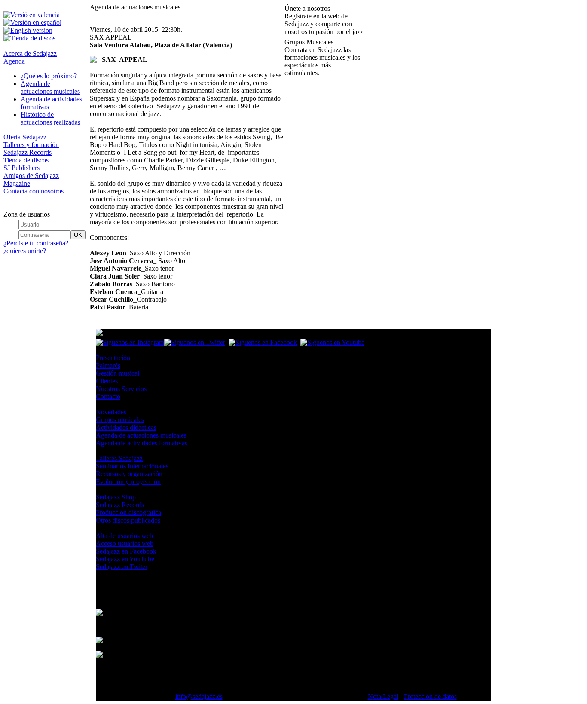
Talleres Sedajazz (119, 458)
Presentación (113, 357)
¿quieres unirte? (24, 250)
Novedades (111, 412)
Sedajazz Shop (116, 497)
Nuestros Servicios (121, 388)
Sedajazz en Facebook (126, 551)
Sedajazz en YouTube (125, 559)
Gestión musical (117, 373)
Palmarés (108, 365)
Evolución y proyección (128, 481)
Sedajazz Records (27, 152)
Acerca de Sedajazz (30, 53)
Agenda (14, 61)
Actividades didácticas (126, 427)
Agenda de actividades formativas (141, 443)
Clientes (107, 381)
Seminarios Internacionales (132, 466)
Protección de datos (430, 696)
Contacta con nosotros (33, 191)
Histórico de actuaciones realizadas (50, 118)
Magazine (16, 183)
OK (78, 235)
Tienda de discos (26, 160)
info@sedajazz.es (199, 696)
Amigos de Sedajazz (31, 175)
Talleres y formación (31, 144)
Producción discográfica (128, 512)
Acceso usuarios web (124, 543)
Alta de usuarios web (124, 535)
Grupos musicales (120, 419)
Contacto (108, 396)
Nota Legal (383, 696)
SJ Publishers (21, 167)
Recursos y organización (129, 473)
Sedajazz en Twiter (121, 566)
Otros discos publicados (128, 520)
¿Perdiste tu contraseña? (35, 243)
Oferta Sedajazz (24, 137)
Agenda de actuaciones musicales (50, 87)
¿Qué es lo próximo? (49, 76)
